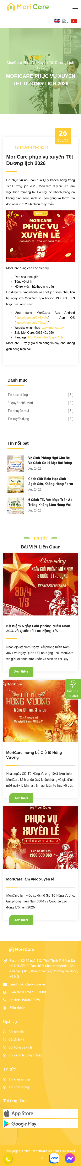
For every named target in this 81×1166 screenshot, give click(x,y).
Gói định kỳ (16, 1039)
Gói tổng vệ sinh (20, 1047)
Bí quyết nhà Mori (40, 403)
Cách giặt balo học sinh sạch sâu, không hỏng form (50, 481)
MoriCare (40, 1151)
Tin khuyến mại (40, 411)
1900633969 (30, 1000)
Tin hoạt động (40, 395)
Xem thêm (21, 671)
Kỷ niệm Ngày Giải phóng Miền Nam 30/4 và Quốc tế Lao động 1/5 (38, 628)
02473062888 (35, 992)
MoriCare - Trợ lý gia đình (45, 337)
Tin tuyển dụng (40, 419)
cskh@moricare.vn (31, 984)
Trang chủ (38, 57)
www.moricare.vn (53, 327)
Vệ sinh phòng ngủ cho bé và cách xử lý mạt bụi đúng (50, 460)
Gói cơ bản (16, 1032)
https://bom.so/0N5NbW (32, 317)
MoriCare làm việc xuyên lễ (30, 879)
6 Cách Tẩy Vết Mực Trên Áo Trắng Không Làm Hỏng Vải (50, 502)
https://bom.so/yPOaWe (32, 322)
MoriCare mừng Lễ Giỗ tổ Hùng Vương (34, 755)
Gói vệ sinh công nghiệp (25, 1055)
